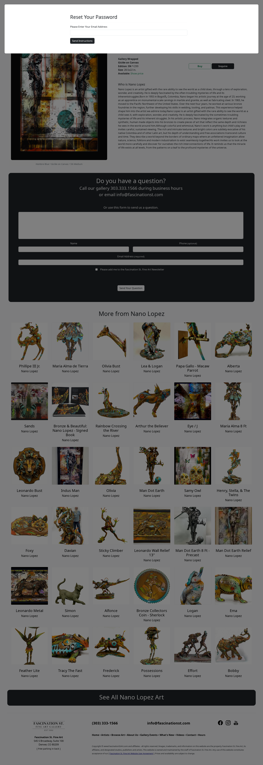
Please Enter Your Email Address (88, 26)
